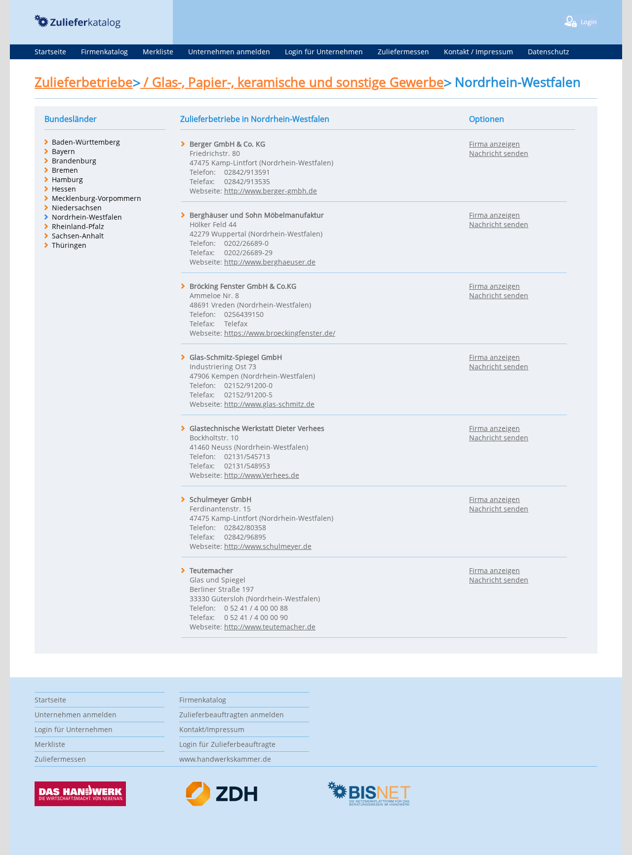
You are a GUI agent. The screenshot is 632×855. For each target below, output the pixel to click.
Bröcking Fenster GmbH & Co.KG (243, 286)
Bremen (65, 170)
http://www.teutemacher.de (270, 626)
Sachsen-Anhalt (78, 235)
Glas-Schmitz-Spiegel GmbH (236, 357)
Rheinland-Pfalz (78, 226)
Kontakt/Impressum (211, 729)
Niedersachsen (77, 207)
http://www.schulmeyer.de (268, 546)
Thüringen (69, 245)
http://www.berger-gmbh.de (270, 190)
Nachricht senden (498, 153)
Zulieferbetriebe (84, 82)
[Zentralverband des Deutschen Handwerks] (222, 804)
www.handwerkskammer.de (225, 759)
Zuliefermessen (403, 51)
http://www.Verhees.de (261, 475)
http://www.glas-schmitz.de (269, 404)
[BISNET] (368, 803)
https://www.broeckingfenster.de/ (279, 333)
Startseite (50, 51)
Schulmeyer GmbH (220, 499)
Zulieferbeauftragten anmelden (231, 714)
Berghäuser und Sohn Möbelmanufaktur (257, 215)
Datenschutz (548, 51)
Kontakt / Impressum (478, 51)
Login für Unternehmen (324, 51)
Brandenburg (74, 160)
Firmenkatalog (104, 51)
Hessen (64, 189)
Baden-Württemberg (86, 142)
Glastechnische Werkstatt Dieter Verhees (257, 428)
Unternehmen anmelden (229, 51)
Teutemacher (211, 570)
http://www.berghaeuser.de (270, 262)
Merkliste (158, 51)
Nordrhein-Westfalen (87, 217)
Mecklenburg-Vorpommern (96, 198)
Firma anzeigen (494, 144)
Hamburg (67, 179)
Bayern (63, 151)
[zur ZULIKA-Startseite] (77, 25)
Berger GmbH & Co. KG (227, 144)
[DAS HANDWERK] (80, 803)
